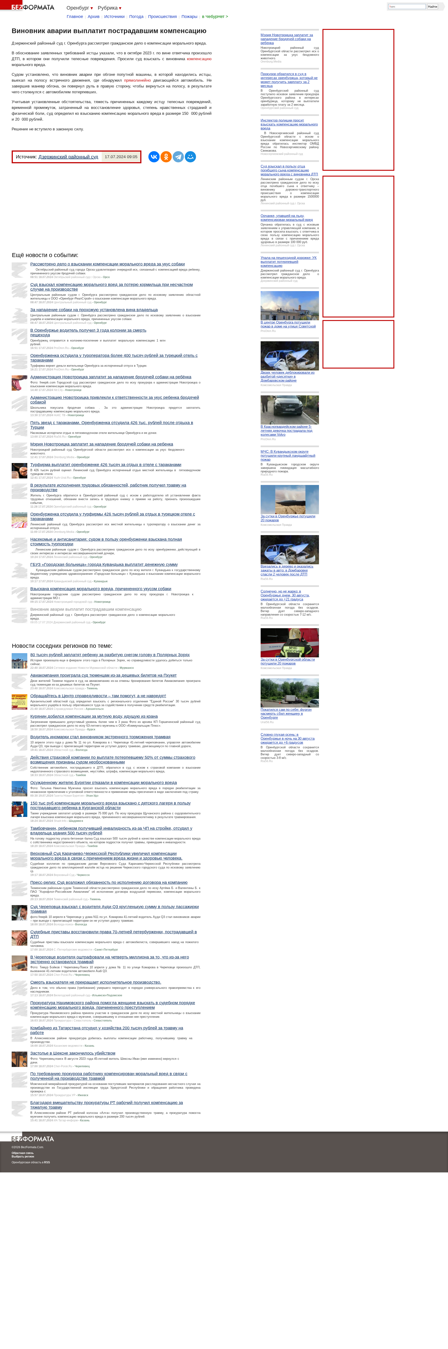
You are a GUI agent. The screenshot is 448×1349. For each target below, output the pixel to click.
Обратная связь (23, 1153)
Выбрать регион (23, 1156)
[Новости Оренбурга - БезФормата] (28, 6)
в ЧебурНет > (215, 16)
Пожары (189, 16)
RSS (47, 1162)
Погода (136, 16)
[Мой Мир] (190, 156)
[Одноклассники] (166, 156)
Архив (94, 16)
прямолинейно (137, 80)
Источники (114, 16)
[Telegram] (178, 156)
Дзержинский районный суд (68, 156)
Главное (75, 16)
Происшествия (162, 16)
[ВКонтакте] (154, 156)
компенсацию (199, 59)
